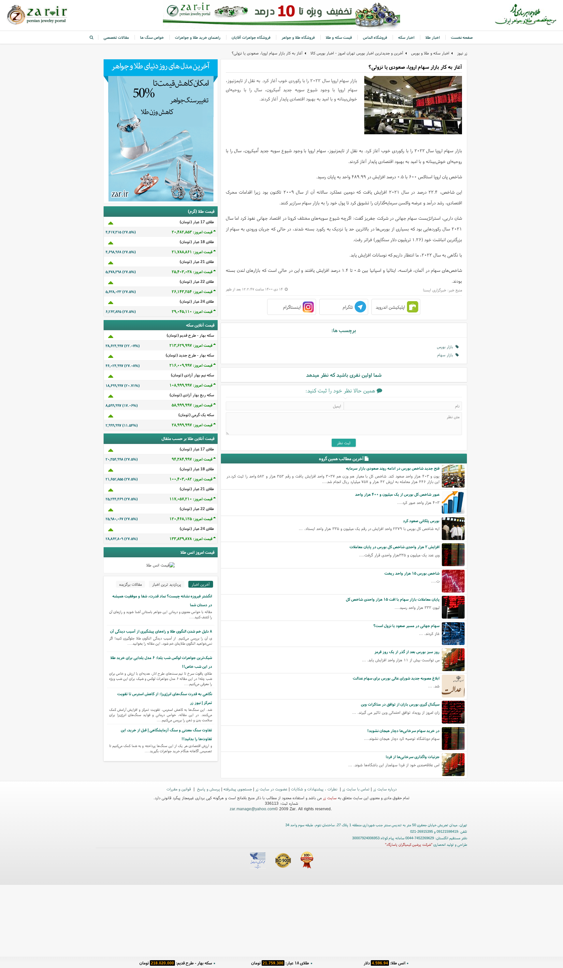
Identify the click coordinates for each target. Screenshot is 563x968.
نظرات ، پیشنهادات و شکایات (315, 789)
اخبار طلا (433, 37)
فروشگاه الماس (375, 37)
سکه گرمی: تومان (176, 963)
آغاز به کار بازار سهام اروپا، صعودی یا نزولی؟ (267, 53)
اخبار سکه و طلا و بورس (430, 53)
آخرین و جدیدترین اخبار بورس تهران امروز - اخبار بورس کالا (356, 53)
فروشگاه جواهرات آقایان (251, 37)
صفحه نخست (462, 37)
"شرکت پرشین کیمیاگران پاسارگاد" (408, 844)
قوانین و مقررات (179, 789)
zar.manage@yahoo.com (252, 809)
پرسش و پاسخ (208, 789)
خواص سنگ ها (152, 37)
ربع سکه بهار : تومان (280, 963)
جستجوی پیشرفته (238, 789)
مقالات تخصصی (116, 37)
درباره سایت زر (385, 789)
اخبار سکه (406, 37)
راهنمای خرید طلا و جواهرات (198, 37)
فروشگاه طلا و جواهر (298, 37)
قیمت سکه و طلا (339, 37)
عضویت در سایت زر (271, 789)
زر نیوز (462, 53)
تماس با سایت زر (355, 789)
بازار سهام (446, 355)
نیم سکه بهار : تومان (384, 963)
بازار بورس (446, 346)
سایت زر (330, 797)
